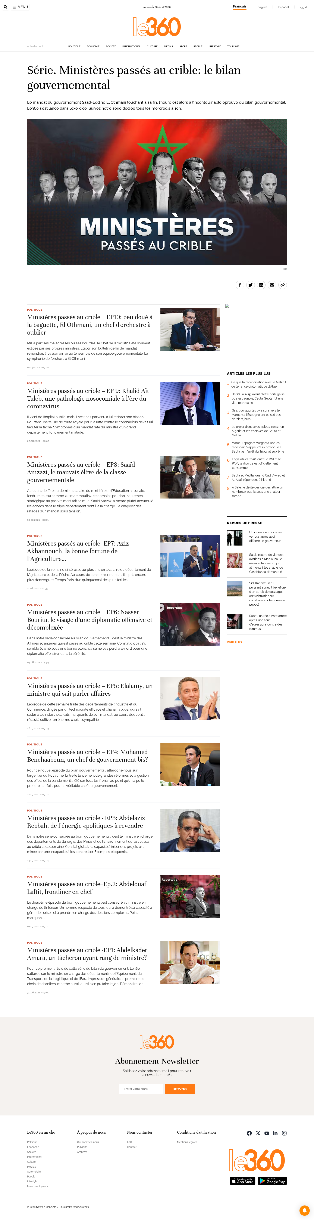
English (262, 7)
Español (283, 7)
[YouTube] (266, 1133)
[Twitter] (258, 1133)
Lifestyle (215, 46)
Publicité (82, 1147)
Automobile (34, 1171)
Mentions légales (187, 1142)
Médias (168, 46)
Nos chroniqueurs (37, 1186)
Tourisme (233, 46)
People (198, 46)
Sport (183, 46)
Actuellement (35, 46)
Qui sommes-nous (88, 1142)
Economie (93, 46)
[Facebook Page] (249, 1133)
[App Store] (242, 1180)
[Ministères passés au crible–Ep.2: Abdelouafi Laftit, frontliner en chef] (190, 896)
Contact (131, 1147)
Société (111, 46)
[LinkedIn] (275, 1133)
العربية (304, 7)
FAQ (129, 1142)
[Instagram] (284, 1133)
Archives (82, 1152)
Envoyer (180, 1088)
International (131, 46)
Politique (74, 46)
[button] (304, 1210)
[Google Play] (272, 1180)
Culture (152, 46)
